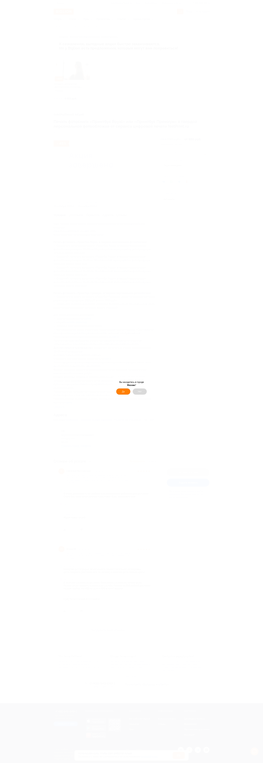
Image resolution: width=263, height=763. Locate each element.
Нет (140, 391)
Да (123, 391)
